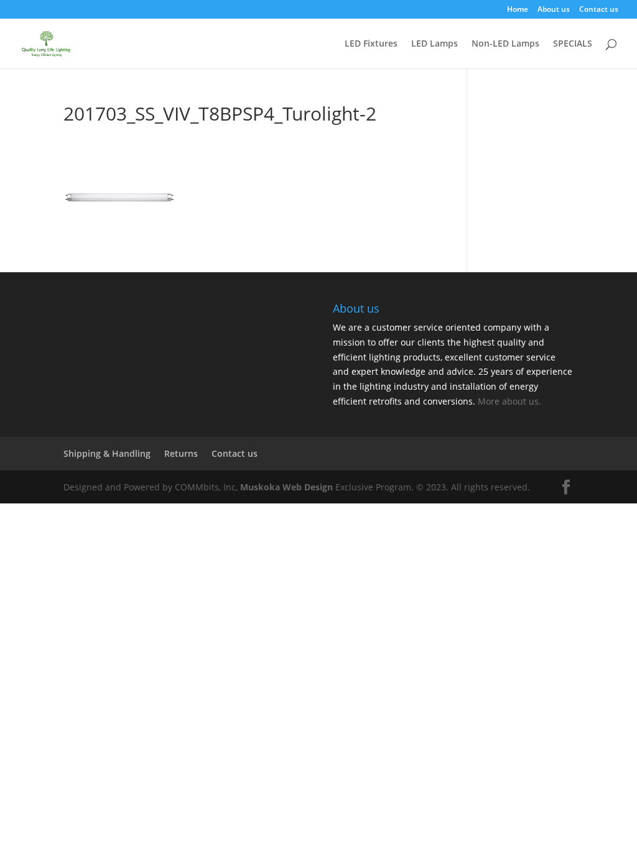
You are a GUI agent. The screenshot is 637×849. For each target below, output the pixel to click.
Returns (181, 453)
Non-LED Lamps (505, 44)
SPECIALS (572, 44)
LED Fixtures (371, 44)
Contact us (598, 10)
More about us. (509, 401)
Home (517, 10)
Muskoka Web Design (286, 487)
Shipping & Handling (107, 453)
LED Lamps (434, 44)
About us (553, 10)
